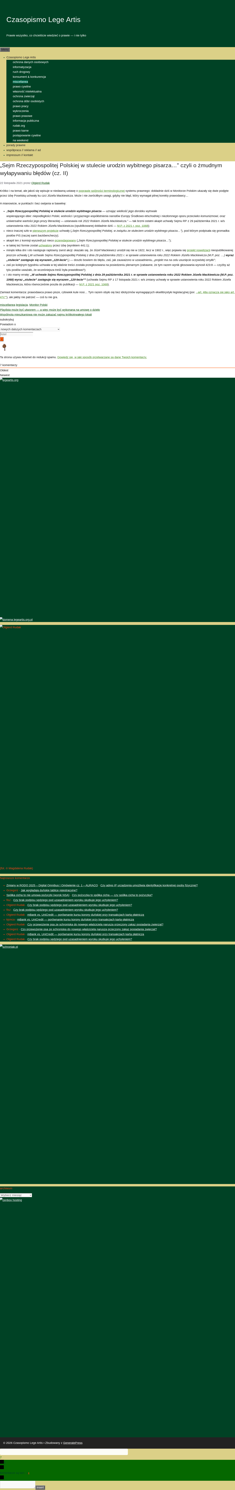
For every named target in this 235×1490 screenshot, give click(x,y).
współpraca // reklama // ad (23, 150)
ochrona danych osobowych (30, 62)
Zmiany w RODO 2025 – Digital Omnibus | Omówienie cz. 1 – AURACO (52, 885)
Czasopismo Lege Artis (43, 19)
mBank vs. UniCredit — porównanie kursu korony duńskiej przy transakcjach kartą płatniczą (85, 914)
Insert (40, 1487)
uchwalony (45, 245)
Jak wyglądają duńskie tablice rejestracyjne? (49, 890)
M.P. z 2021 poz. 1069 (93, 284)
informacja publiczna (26, 120)
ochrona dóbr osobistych (28, 101)
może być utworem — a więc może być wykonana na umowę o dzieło (50, 309)
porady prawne (15, 145)
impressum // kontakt (19, 155)
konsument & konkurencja (29, 76)
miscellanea (20, 81)
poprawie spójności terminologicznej (102, 190)
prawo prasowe (22, 116)
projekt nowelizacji (198, 250)
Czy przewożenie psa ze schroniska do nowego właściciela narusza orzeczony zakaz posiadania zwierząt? (95, 924)
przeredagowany (65, 240)
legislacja (22, 304)
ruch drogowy (21, 71)
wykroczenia (21, 111)
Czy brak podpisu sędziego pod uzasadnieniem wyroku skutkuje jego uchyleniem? (65, 900)
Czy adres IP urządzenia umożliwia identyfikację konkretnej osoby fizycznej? (149, 885)
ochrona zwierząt (24, 96)
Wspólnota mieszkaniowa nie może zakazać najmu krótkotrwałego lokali (46, 314)
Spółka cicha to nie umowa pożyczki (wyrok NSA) (37, 895)
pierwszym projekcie (46, 230)
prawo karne (21, 130)
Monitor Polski (38, 304)
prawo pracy (20, 106)
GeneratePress (72, 1442)
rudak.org (19, 125)
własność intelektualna (27, 91)
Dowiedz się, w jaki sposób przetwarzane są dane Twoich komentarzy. (102, 357)
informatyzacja (22, 67)
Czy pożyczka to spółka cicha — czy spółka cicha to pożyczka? (112, 895)
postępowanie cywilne (27, 135)
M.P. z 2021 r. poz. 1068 (132, 225)
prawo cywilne (22, 86)
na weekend (20, 140)
